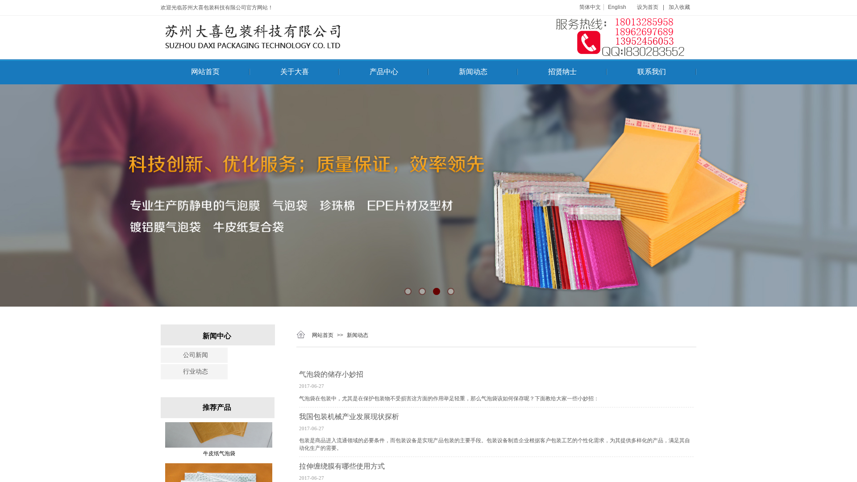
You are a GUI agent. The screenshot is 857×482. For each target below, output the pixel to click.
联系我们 (651, 71)
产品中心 (384, 71)
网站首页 (205, 71)
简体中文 (590, 7)
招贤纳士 (562, 71)
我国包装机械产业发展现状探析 (349, 416)
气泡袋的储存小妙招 (331, 374)
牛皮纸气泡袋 (219, 438)
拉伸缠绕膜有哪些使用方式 (342, 466)
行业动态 (195, 371)
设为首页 (647, 7)
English (617, 7)
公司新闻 (195, 355)
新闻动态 (473, 71)
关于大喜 (294, 71)
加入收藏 (679, 7)
